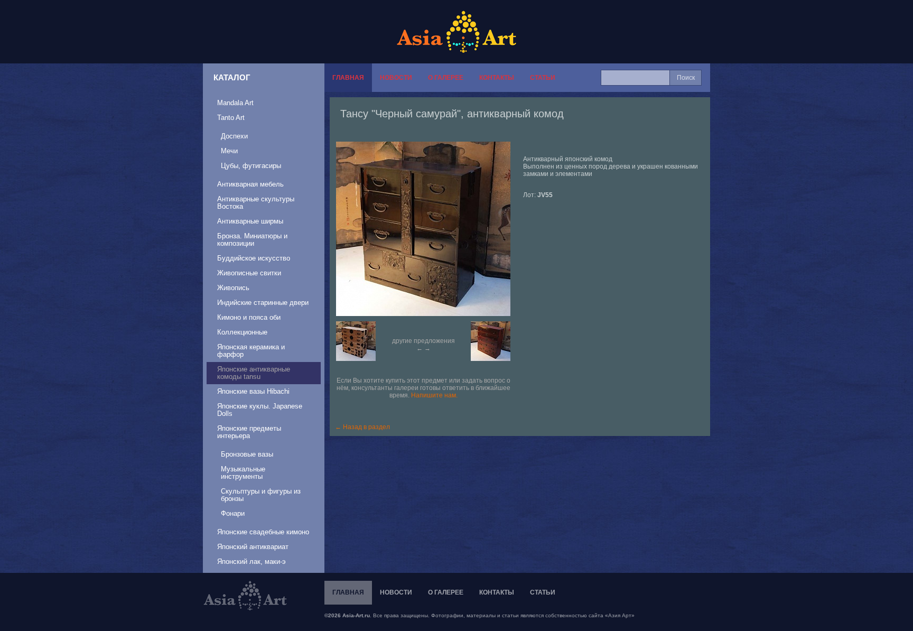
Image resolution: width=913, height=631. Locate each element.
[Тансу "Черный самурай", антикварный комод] (428, 229)
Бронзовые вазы (247, 454)
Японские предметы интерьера (249, 432)
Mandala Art (235, 103)
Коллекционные (242, 332)
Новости (396, 77)
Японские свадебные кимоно (263, 532)
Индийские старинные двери (263, 303)
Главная (348, 77)
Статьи (542, 77)
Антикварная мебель (250, 184)
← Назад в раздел (362, 427)
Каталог (231, 77)
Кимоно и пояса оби (249, 317)
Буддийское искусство (253, 258)
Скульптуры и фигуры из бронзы (261, 495)
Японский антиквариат (252, 547)
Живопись (233, 288)
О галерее (445, 77)
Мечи (229, 151)
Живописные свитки (249, 273)
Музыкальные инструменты (243, 472)
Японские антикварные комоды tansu (253, 373)
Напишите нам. (434, 395)
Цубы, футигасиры (251, 166)
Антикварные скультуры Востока (255, 202)
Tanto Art (231, 118)
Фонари (233, 513)
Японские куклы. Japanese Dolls (259, 409)
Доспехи (234, 136)
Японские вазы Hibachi (253, 391)
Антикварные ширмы (250, 221)
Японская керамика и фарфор (251, 350)
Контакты (496, 77)
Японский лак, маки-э (251, 561)
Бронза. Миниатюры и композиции (252, 239)
